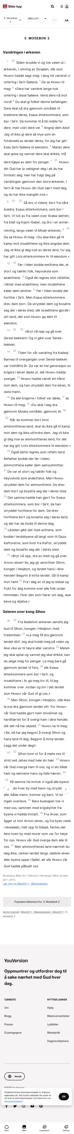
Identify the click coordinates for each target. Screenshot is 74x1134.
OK (64, 1096)
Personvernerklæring (13, 1101)
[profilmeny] (64, 6)
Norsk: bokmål (11, 912)
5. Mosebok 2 (10, 20)
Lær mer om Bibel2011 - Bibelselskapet (25, 883)
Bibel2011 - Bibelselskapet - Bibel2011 (42, 912)
